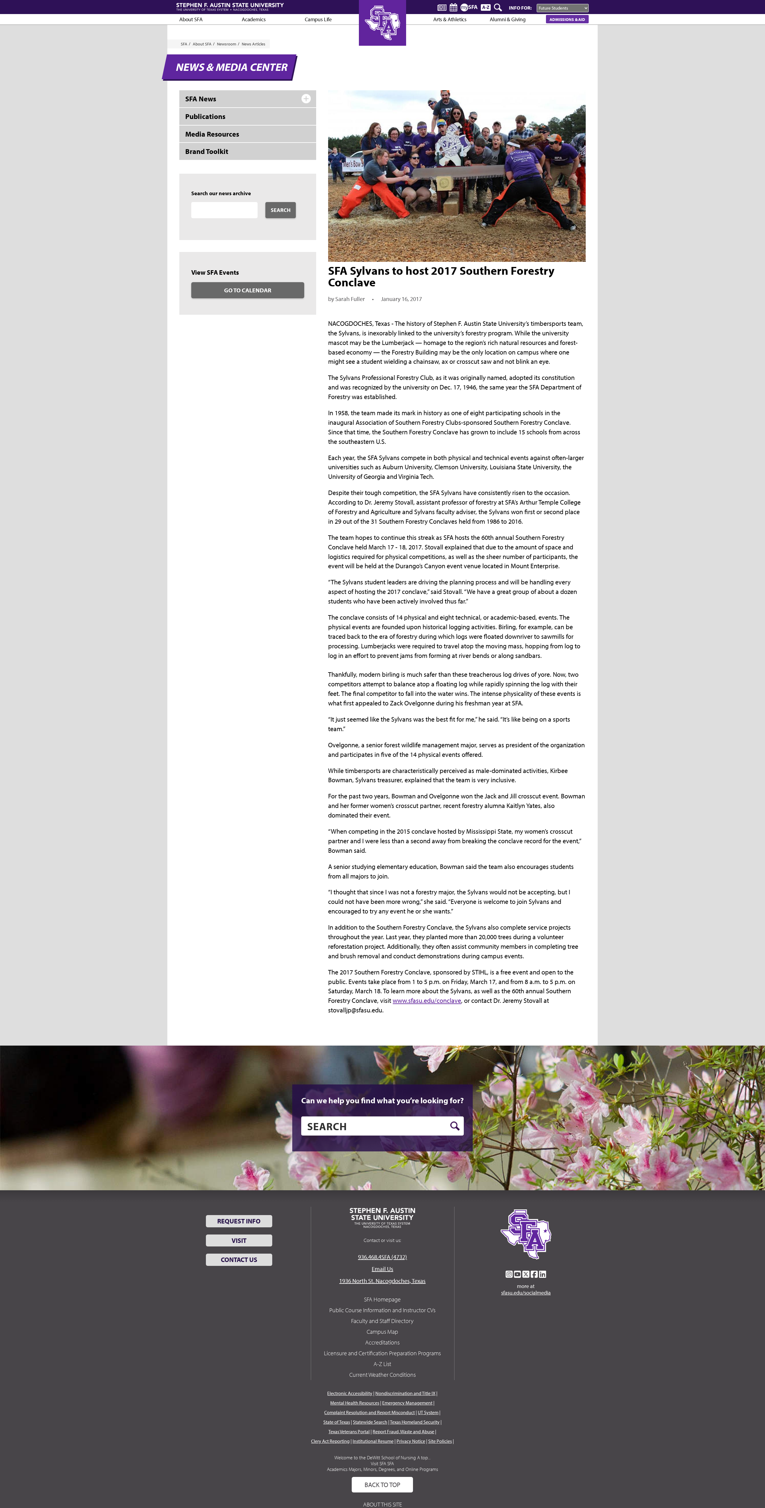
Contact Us (239, 1259)
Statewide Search (370, 1422)
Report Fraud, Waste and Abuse (403, 1431)
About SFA (190, 19)
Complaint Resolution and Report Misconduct (369, 1412)
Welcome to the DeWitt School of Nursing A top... (382, 1457)
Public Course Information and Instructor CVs (382, 1310)
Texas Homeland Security (415, 1422)
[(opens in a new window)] (509, 1274)
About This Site (382, 1504)
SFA (184, 44)
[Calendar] (453, 7)
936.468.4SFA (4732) (382, 1257)
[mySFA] (469, 7)
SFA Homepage (382, 1299)
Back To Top (382, 1485)
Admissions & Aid (567, 19)
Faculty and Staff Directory (382, 1320)
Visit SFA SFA (382, 1463)
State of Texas (336, 1422)
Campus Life (318, 19)
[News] (441, 7)
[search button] (455, 1126)
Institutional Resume (373, 1441)
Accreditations (382, 1342)
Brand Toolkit (206, 151)
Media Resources (212, 133)
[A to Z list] (486, 7)
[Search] (498, 7)
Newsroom (226, 44)
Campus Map (382, 1331)
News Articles (253, 44)
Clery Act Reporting (330, 1441)
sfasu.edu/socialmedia (526, 1292)
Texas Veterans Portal (349, 1431)
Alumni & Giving (507, 19)
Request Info (239, 1221)
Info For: (520, 7)
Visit (239, 1240)
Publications (205, 116)
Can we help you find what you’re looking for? (382, 1100)
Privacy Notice (411, 1441)
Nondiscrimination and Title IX (405, 1393)
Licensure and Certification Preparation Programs (382, 1353)
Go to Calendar (247, 290)
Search (280, 210)
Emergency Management (407, 1403)
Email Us (382, 1268)
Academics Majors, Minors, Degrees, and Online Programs (382, 1469)
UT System (428, 1412)
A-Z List (382, 1364)
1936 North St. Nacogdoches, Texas (382, 1280)
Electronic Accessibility (349, 1393)
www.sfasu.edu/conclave (427, 1000)
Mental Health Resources (354, 1403)
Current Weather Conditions (382, 1374)
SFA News (200, 98)
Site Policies (440, 1441)
